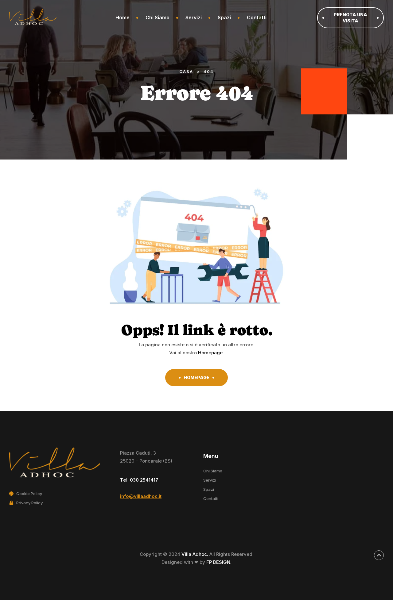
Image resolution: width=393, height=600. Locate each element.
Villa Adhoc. (195, 554)
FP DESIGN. (219, 562)
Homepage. (211, 353)
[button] (350, 17)
